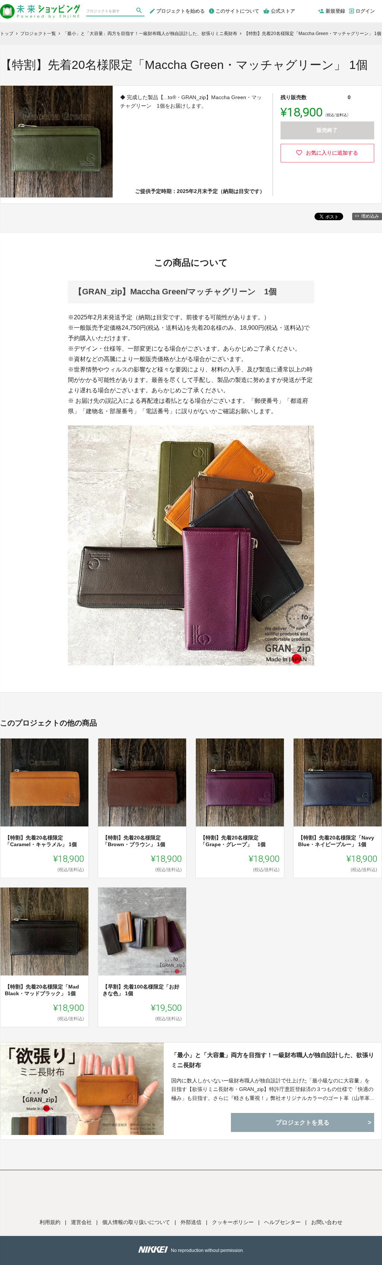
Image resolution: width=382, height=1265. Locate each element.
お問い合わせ (326, 1222)
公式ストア (283, 11)
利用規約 (50, 1222)
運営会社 (81, 1222)
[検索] (139, 11)
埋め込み (370, 216)
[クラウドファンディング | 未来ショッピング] (40, 8)
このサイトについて (237, 11)
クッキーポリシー (233, 1222)
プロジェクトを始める (180, 11)
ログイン (365, 11)
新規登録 (335, 11)
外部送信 (191, 1222)
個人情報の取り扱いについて (136, 1222)
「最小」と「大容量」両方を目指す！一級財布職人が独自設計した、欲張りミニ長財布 (272, 1060)
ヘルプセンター (282, 1222)
